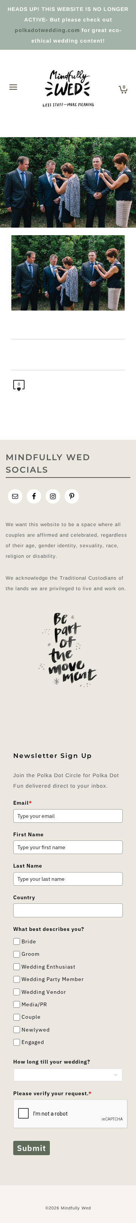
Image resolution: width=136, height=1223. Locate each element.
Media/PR (34, 1004)
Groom (31, 954)
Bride (29, 941)
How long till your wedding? (51, 1061)
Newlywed (36, 1029)
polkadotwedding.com (47, 30)
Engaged (33, 1042)
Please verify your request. (52, 1093)
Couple (31, 1017)
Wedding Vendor (44, 992)
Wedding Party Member (53, 979)
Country (24, 897)
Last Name (27, 865)
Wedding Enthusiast (49, 966)
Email (22, 802)
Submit (31, 1148)
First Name (28, 834)
